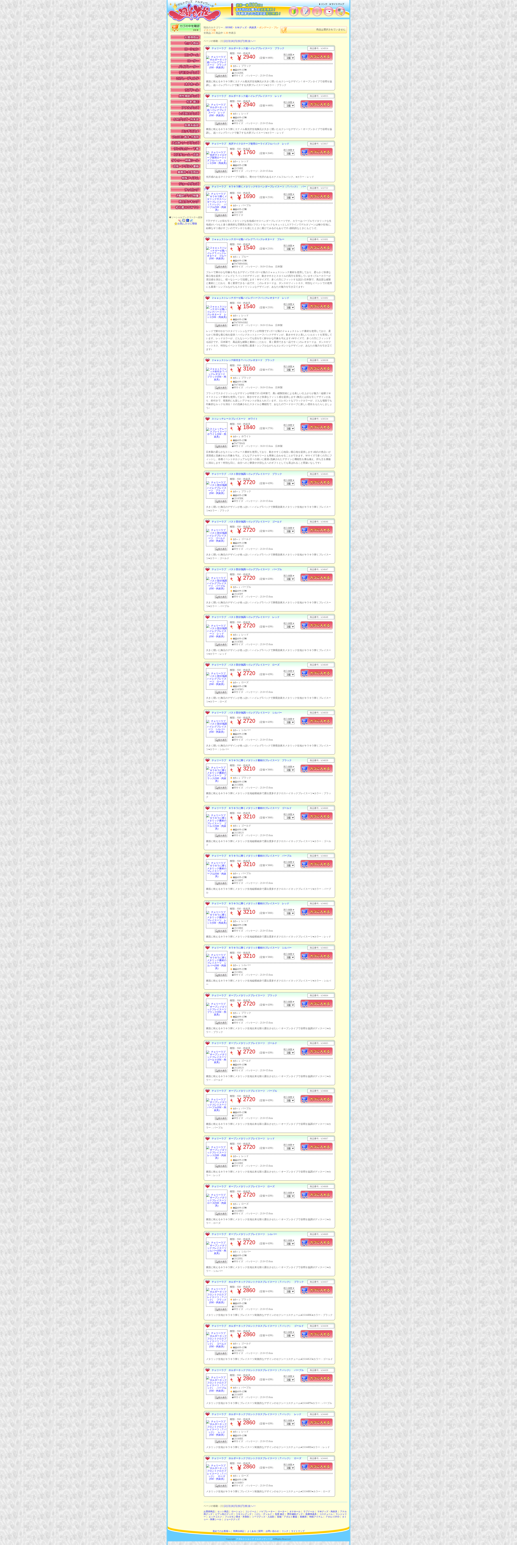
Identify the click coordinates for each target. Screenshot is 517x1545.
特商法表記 (238, 1531)
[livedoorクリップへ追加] (191, 220)
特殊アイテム (316, 1517)
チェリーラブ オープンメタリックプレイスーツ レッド (243, 1138)
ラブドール (308, 1511)
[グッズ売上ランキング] (185, 201)
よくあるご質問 (255, 1531)
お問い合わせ (272, 1531)
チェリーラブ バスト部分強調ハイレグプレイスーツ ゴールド (247, 521)
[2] (225, 41)
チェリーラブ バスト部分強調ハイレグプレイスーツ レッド (246, 617)
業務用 (303, 1517)
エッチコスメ (215, 1517)
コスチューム (326, 1514)
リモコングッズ (243, 1514)
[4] (232, 41)
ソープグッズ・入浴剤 (263, 1517)
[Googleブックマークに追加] (183, 220)
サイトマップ (298, 1531)
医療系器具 (311, 1514)
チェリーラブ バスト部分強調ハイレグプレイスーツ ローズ (246, 664)
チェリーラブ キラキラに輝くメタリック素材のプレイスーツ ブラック (252, 760)
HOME (229, 27)
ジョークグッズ (232, 1519)
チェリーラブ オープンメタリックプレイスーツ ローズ (243, 1186)
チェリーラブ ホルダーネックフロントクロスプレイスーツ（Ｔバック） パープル (258, 1370)
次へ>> (252, 41)
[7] (242, 41)
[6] (239, 41)
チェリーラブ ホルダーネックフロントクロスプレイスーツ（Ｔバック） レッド (256, 1414)
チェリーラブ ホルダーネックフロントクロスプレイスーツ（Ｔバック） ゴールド (258, 1325)
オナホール (295, 1511)
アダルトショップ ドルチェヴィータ (254, 1539)
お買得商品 (209, 1511)
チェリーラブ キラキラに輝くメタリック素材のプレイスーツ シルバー (252, 947)
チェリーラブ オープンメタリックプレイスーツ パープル (244, 1090)
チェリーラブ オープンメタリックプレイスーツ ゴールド (244, 1043)
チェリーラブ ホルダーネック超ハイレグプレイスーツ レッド (247, 96)
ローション (237, 1511)
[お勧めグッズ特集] (185, 195)
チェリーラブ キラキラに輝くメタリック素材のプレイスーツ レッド (250, 903)
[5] (235, 41)
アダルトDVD (332, 1517)
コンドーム (250, 1511)
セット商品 (223, 1511)
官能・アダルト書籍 (287, 1517)
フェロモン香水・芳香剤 (237, 1517)
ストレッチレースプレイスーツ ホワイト (235, 418)
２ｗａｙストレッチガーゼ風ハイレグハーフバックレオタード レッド (250, 298)
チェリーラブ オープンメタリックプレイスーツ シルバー (244, 1234)
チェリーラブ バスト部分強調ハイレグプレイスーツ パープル (247, 569)
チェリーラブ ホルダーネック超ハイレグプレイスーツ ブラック (248, 48)
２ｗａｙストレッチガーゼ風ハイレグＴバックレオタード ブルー (248, 239)
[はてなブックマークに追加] (187, 220)
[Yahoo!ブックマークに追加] (180, 220)
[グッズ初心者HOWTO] (185, 207)
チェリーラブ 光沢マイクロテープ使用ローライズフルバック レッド (250, 143)
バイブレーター (267, 1511)
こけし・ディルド (263, 1514)
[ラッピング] (185, 189)
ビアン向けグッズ (224, 1514)
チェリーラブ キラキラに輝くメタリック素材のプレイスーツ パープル (252, 855)
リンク (285, 1531)
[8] (246, 41)
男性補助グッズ (295, 1514)
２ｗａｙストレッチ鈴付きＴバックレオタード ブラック (243, 360)
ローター (282, 1511)
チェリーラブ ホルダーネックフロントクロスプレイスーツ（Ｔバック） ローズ (256, 1458)
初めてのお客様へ (221, 1531)
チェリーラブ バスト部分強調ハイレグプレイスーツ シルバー (247, 712)
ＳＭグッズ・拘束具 (245, 27)
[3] (228, 41)
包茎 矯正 (279, 1514)
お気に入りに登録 (187, 223)
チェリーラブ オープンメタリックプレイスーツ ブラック (244, 995)
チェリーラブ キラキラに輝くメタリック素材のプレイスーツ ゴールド (252, 808)
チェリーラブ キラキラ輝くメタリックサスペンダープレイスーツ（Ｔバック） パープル (255, 188)
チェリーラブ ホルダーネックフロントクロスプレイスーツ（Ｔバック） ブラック (258, 1281)
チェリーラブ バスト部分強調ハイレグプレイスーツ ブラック (247, 474)
